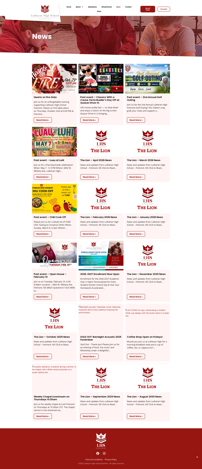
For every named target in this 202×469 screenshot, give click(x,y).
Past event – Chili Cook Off (50, 217)
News (118, 7)
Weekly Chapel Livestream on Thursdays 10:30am (51, 398)
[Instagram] (104, 453)
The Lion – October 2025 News (52, 337)
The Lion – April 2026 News (96, 160)
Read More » (42, 120)
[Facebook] (98, 453)
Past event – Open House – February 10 (50, 275)
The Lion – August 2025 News (144, 396)
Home (69, 7)
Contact (128, 7)
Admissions (92, 7)
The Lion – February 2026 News (98, 217)
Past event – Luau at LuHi (49, 160)
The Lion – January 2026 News (145, 217)
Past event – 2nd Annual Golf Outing (144, 99)
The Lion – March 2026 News (143, 160)
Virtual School (106, 7)
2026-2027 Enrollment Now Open (99, 274)
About (78, 7)
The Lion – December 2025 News (146, 274)
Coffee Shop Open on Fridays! (145, 337)
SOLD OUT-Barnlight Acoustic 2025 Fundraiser (100, 338)
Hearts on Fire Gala (45, 97)
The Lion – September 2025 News (100, 396)
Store (99, 11)
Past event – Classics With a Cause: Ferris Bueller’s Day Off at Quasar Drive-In (99, 100)
